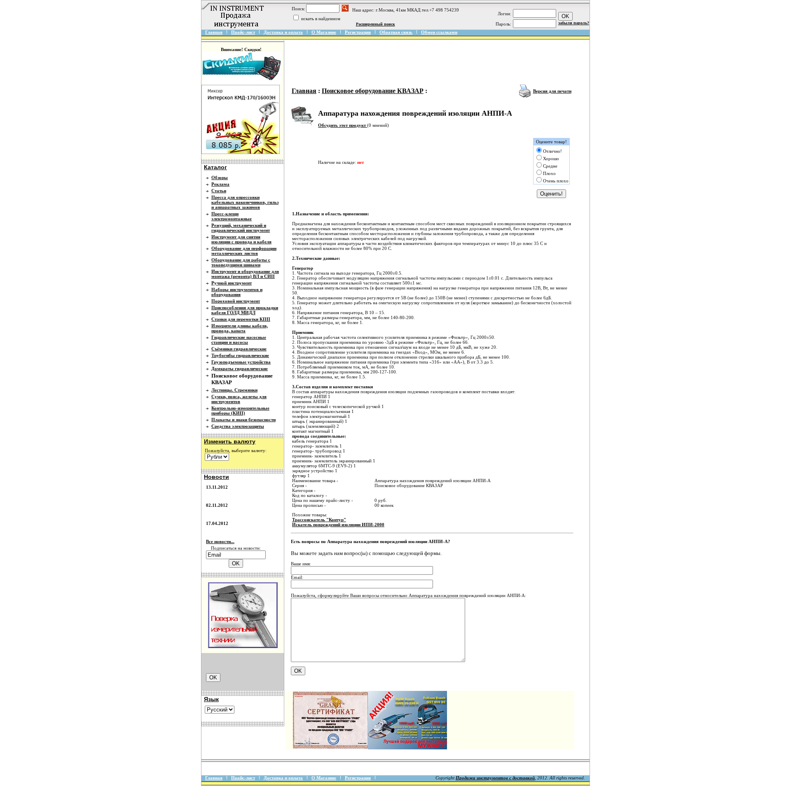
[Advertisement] (440, 62)
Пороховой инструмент (235, 301)
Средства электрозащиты (237, 426)
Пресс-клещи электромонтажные (231, 216)
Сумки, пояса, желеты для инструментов (239, 399)
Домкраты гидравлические (239, 368)
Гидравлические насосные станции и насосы (238, 340)
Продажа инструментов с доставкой (495, 777)
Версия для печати (552, 91)
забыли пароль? (573, 23)
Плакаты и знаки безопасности (243, 419)
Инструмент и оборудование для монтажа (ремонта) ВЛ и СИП (245, 274)
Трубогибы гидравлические (240, 355)
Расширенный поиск (375, 24)
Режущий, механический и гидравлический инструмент (240, 228)
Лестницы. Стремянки (234, 389)
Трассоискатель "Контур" (319, 519)
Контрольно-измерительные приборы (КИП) (240, 410)
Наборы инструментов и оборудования (236, 292)
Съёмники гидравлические (239, 348)
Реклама (220, 184)
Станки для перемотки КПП (240, 319)
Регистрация (358, 32)
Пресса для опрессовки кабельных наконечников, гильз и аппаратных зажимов (244, 202)
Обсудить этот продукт (342, 125)
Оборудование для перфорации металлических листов (243, 251)
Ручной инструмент (231, 282)
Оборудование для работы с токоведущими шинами (240, 262)
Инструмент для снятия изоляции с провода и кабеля (241, 239)
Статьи (218, 190)
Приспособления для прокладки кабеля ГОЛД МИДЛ (244, 310)
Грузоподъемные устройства (241, 361)
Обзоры (219, 177)
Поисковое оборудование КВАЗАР (373, 90)
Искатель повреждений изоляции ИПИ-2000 (338, 524)
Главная (213, 32)
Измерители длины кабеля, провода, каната (239, 328)
